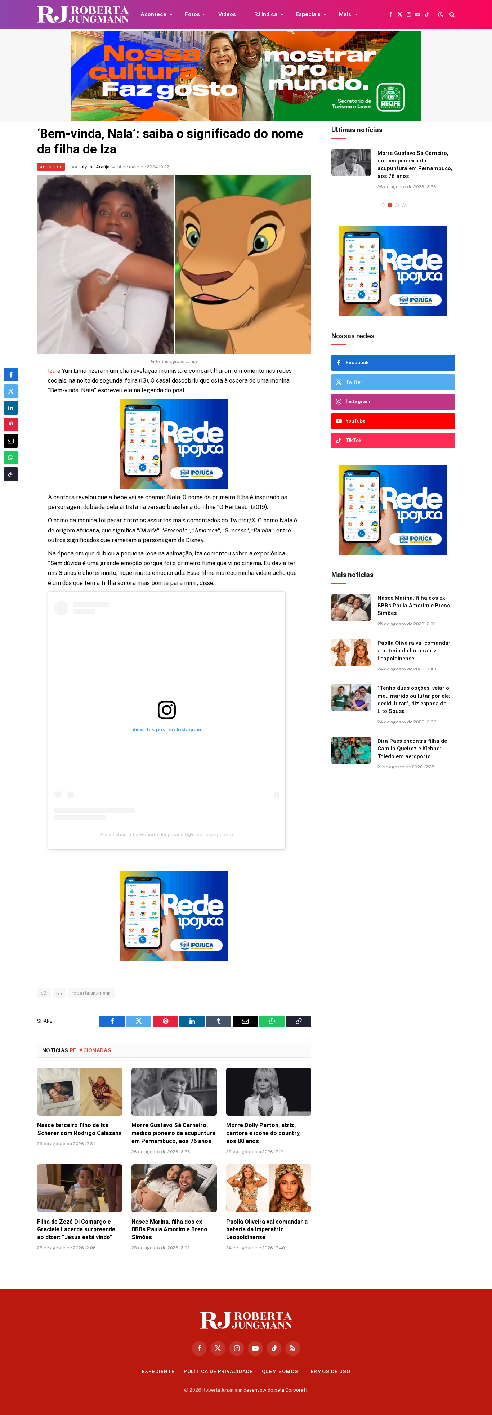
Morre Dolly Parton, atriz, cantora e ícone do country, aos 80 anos (263, 1133)
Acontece (153, 14)
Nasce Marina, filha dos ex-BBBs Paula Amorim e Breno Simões (169, 1229)
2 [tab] (389, 204)
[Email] (11, 441)
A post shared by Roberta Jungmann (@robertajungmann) (166, 834)
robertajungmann (91, 993)
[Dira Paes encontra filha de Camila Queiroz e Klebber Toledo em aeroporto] (351, 750)
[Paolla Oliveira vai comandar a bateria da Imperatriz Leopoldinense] (268, 1188)
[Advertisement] (393, 894)
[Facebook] (11, 374)
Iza (52, 370)
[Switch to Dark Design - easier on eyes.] (440, 14)
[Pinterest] (11, 424)
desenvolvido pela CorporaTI (275, 1390)
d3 (44, 993)
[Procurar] (451, 14)
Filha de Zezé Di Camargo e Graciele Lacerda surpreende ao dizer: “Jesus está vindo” (76, 1229)
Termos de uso (328, 1371)
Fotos (192, 14)
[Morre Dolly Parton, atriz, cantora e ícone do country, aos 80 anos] (268, 1092)
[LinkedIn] (11, 408)
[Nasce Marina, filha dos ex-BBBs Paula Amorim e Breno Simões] (173, 1188)
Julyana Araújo (94, 166)
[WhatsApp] (11, 457)
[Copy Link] (11, 474)
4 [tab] (403, 204)
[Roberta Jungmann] (83, 14)
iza (59, 993)
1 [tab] (383, 204)
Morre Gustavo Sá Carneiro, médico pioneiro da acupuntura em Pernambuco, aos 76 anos (173, 1133)
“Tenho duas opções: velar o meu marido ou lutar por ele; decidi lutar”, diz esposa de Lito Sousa (413, 699)
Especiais (308, 14)
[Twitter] (11, 391)
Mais (345, 14)
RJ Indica (265, 14)
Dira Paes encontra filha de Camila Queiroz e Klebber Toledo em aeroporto (412, 748)
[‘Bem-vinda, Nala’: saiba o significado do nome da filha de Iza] (174, 264)
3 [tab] (396, 204)
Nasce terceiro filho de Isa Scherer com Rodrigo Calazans (79, 1129)
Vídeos (227, 14)
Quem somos (280, 1371)
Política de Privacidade (218, 1371)
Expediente (158, 1371)
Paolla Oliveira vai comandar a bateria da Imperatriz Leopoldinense (267, 1229)
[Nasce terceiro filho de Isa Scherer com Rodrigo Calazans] (79, 1092)
